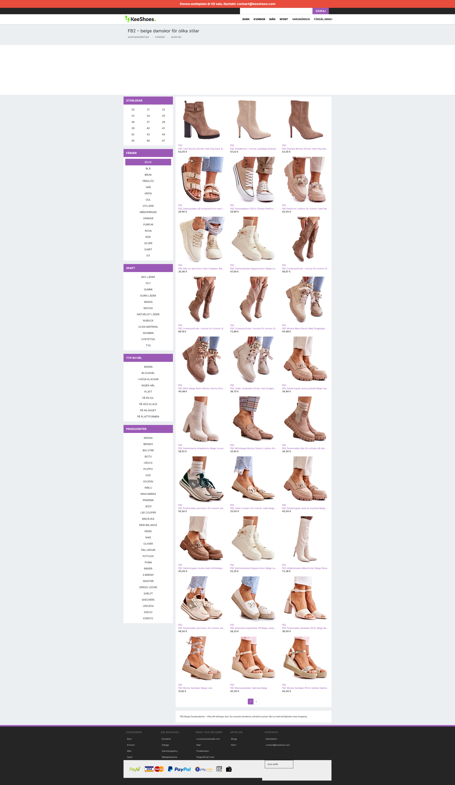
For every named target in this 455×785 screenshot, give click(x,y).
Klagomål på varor (205, 757)
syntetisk (148, 339)
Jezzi (148, 506)
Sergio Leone (148, 587)
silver (148, 243)
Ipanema (148, 500)
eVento (148, 618)
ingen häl (148, 385)
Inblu (148, 487)
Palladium (148, 549)
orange (148, 218)
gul (148, 199)
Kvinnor (131, 745)
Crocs (148, 462)
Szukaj (321, 10)
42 (132, 134)
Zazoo (148, 612)
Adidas (148, 437)
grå (148, 187)
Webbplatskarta (169, 757)
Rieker (148, 568)
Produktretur (202, 751)
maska (148, 301)
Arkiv (233, 745)
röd (148, 236)
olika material (148, 326)
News (148, 531)
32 (163, 109)
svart (148, 249)
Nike (148, 537)
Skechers (148, 599)
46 (148, 140)
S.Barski (148, 574)
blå (148, 168)
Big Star (148, 450)
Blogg (234, 739)
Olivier (148, 543)
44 (163, 134)
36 (133, 121)
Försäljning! (323, 19)
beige (148, 162)
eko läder (148, 276)
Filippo (148, 468)
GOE (148, 475)
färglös (148, 180)
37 (148, 121)
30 (133, 109)
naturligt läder (148, 314)
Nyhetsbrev (271, 739)
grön (148, 193)
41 (163, 128)
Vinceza (148, 605)
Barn (129, 739)
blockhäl (148, 372)
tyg (148, 345)
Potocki (148, 556)
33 (133, 115)
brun (148, 174)
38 (163, 121)
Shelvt (148, 593)
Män (129, 751)
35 (163, 115)
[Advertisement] (106, 70)
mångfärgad (148, 212)
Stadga (165, 745)
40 (148, 128)
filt (148, 283)
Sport (129, 757)
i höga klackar (148, 379)
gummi (148, 289)
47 (163, 140)
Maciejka (148, 518)
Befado (148, 444)
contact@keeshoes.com (256, 4)
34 (148, 115)
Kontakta (166, 739)
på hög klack (148, 404)
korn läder (148, 295)
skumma (148, 332)
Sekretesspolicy (170, 751)
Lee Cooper (148, 512)
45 (133, 140)
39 (133, 128)
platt (148, 391)
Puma (148, 562)
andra (148, 366)
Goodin (148, 481)
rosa (148, 230)
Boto (148, 456)
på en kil (148, 397)
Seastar (148, 580)
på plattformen (148, 416)
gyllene (148, 205)
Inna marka (148, 493)
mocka (148, 308)
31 (148, 109)
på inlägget (148, 410)
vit (148, 255)
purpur (148, 224)
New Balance (148, 524)
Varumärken (301, 19)
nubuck (148, 320)
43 (148, 134)
